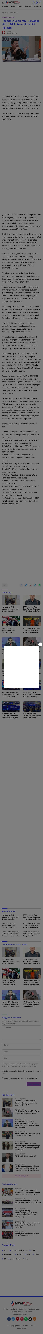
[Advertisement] (21, 667)
